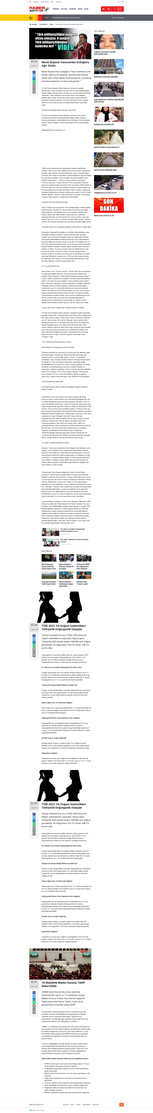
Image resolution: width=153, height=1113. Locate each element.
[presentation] (35, 18)
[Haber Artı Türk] (39, 9)
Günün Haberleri (45, 1)
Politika (64, 9)
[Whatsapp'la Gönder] (34, 82)
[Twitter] (34, 75)
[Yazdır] (34, 88)
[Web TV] (119, 2)
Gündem (56, 9)
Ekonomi (72, 9)
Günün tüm (118, 17)
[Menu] (103, 9)
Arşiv (52, 1)
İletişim (78, 1105)
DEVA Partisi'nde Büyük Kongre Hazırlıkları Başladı (67, 17)
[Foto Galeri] (123, 2)
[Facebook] (34, 72)
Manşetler (35, 1)
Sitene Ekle (58, 1)
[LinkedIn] (34, 78)
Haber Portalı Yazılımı (38, 1110)
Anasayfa (66, 1105)
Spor (86, 9)
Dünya (80, 9)
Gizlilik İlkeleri (86, 1105)
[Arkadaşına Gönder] (34, 85)
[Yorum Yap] (34, 92)
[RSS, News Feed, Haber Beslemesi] (121, 1105)
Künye (72, 1105)
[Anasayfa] (30, 1)
